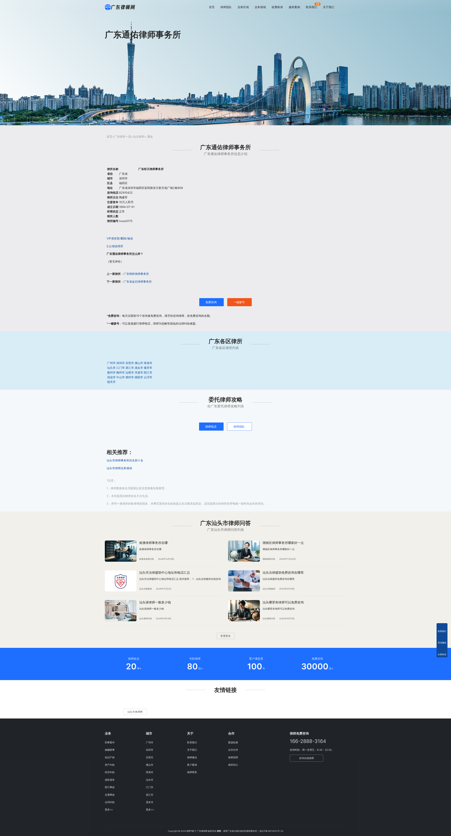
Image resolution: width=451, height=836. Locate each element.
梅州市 (120, 372)
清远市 (111, 377)
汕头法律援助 (145, 588)
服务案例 (294, 7)
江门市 (120, 367)
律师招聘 (233, 757)
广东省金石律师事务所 (137, 281)
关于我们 (328, 7)
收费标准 (277, 7)
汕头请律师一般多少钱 (155, 602)
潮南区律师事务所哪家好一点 (283, 543)
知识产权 (110, 757)
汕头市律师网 (135, 711)
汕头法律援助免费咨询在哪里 (283, 572)
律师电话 (211, 426)
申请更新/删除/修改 (120, 238)
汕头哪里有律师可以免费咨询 (283, 602)
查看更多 (225, 635)
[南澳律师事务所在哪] (121, 551)
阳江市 (148, 372)
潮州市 (129, 377)
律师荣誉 (192, 772)
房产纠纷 (110, 764)
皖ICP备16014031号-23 (271, 831)
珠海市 (148, 363)
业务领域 (260, 7)
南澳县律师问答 (146, 559)
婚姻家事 (110, 749)
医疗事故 (110, 787)
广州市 (111, 363)
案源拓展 (233, 742)
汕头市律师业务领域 (119, 468)
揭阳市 (139, 377)
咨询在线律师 (306, 758)
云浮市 (148, 377)
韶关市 (111, 382)
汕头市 (111, 367)
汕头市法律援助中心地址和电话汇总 (164, 572)
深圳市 (120, 363)
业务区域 (243, 7)
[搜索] (344, 7)
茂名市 (139, 367)
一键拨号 (239, 302)
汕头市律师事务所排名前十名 (125, 460)
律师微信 (192, 757)
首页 (212, 7)
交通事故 (110, 794)
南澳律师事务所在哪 (153, 543)
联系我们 (311, 7)
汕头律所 (138, 136)
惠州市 (111, 372)
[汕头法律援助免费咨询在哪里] (244, 580)
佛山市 (139, 363)
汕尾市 (129, 372)
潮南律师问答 (268, 559)
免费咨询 (211, 302)
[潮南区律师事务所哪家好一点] (244, 551)
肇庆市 (148, 367)
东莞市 (129, 363)
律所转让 (233, 764)
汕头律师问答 (145, 618)
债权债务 (110, 779)
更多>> (109, 809)
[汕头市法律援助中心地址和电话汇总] (121, 580)
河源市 (139, 372)
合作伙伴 (233, 749)
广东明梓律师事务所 (136, 274)
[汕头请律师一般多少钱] (121, 610)
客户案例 (192, 764)
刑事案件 (110, 742)
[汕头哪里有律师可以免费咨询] (244, 610)
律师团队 (226, 7)
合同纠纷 (110, 802)
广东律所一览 (122, 136)
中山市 (120, 377)
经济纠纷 (110, 772)
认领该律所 (116, 246)
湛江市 (129, 367)
